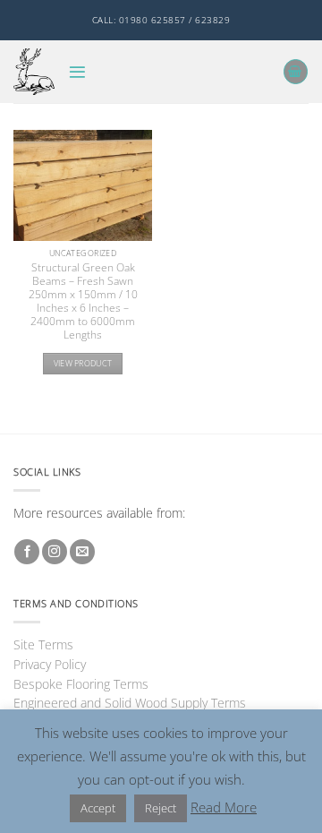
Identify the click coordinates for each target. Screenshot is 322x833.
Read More (224, 807)
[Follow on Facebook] (26, 552)
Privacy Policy (49, 664)
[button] (77, 72)
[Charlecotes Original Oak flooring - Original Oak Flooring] (34, 71)
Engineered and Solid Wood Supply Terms (129, 702)
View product (83, 363)
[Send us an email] (82, 552)
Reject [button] (160, 808)
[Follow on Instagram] (54, 552)
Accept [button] (97, 808)
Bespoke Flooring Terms (80, 683)
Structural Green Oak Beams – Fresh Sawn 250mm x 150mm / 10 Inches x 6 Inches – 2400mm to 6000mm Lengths (83, 301)
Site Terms (43, 644)
